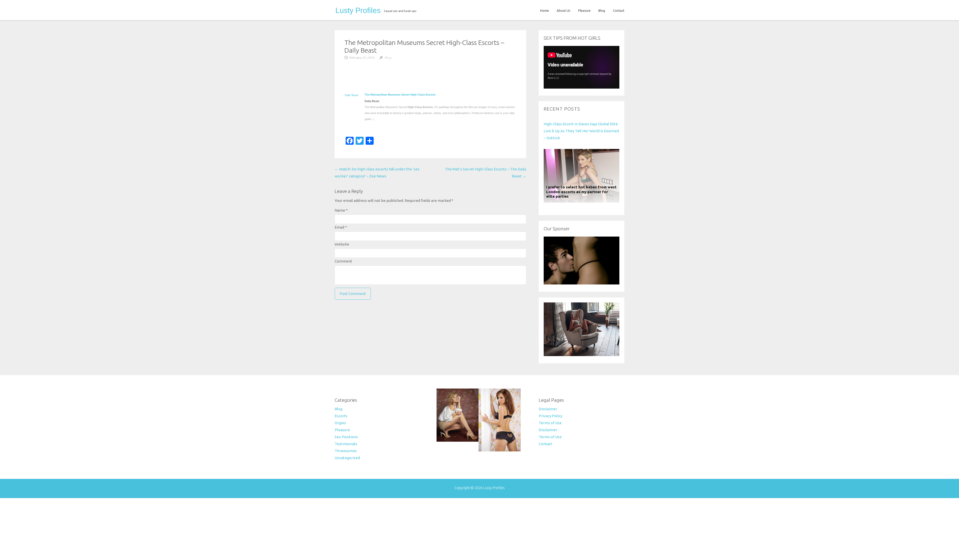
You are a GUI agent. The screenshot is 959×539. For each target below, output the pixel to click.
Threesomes (346, 451)
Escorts (341, 416)
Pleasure (584, 10)
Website (342, 244)
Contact (618, 10)
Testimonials (346, 444)
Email (341, 227)
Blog (601, 10)
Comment (343, 261)
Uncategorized (347, 458)
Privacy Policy (550, 416)
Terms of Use (550, 423)
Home (544, 10)
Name (341, 210)
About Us (563, 10)
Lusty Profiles (358, 10)
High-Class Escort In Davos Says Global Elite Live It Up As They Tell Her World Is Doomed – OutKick (581, 131)
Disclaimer (548, 409)
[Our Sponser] (581, 283)
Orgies (340, 423)
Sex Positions (346, 437)
